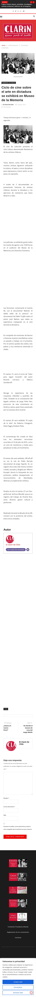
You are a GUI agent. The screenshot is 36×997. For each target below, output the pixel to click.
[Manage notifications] (31, 992)
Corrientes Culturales (8, 82)
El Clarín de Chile (8, 104)
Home (3, 45)
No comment (7, 107)
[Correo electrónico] (27, 549)
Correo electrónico (9, 807)
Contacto (18, 937)
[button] (31, 2)
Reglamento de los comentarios (18, 932)
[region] (18, 977)
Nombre (6, 798)
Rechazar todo (18, 993)
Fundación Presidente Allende (18, 927)
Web (5, 815)
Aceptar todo (18, 982)
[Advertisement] (18, 218)
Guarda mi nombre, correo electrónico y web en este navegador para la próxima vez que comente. (18, 828)
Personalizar (18, 987)
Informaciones (13, 45)
